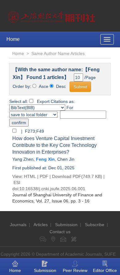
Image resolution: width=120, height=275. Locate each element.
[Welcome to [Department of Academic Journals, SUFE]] (52, 15)
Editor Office (105, 270)
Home (13, 39)
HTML (30, 176)
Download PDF (66, 176)
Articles (41, 224)
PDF (44, 176)
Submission (66, 224)
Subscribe (94, 224)
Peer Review (75, 270)
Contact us (60, 231)
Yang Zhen (23, 159)
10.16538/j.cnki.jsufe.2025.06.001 (52, 188)
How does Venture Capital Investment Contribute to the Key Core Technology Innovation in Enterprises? (54, 145)
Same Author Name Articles (58, 53)
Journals (18, 224)
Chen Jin (65, 159)
